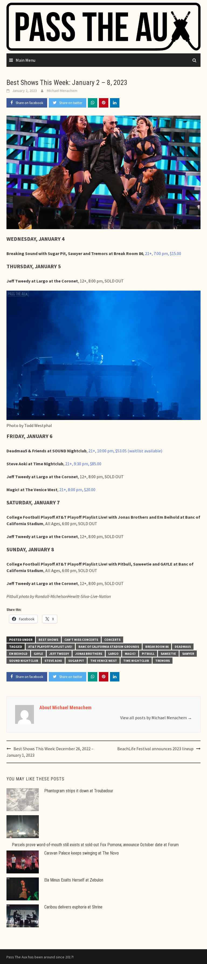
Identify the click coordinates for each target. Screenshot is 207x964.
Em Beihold (18, 654)
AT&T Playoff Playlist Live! (50, 647)
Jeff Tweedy (59, 654)
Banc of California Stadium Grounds (108, 647)
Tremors (162, 661)
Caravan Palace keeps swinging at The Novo (81, 853)
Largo (113, 654)
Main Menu (25, 60)
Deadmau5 (183, 647)
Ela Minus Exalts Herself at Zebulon (73, 880)
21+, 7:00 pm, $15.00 (163, 253)
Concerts (112, 640)
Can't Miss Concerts (81, 640)
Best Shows (48, 640)
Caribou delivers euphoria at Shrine (73, 907)
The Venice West (103, 661)
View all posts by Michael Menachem (156, 717)
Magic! (130, 654)
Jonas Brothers (88, 654)
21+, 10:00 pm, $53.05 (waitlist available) (125, 450)
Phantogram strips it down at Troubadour (78, 790)
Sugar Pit (76, 661)
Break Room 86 (156, 647)
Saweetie (168, 654)
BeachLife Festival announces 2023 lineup (155, 748)
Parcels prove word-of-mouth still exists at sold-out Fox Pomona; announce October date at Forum (95, 844)
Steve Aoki (53, 661)
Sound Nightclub (23, 661)
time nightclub (136, 661)
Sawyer (188, 654)
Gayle (38, 654)
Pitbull (148, 654)
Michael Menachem (62, 90)
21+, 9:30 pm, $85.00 (83, 463)
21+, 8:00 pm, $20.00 (77, 489)
